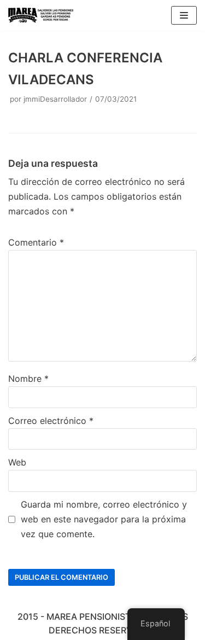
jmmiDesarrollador (55, 99)
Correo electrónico (50, 420)
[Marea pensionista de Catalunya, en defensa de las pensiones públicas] (41, 15)
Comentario (36, 242)
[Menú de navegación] (184, 15)
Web (17, 462)
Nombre (28, 378)
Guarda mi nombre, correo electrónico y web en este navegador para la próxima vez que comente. (104, 519)
